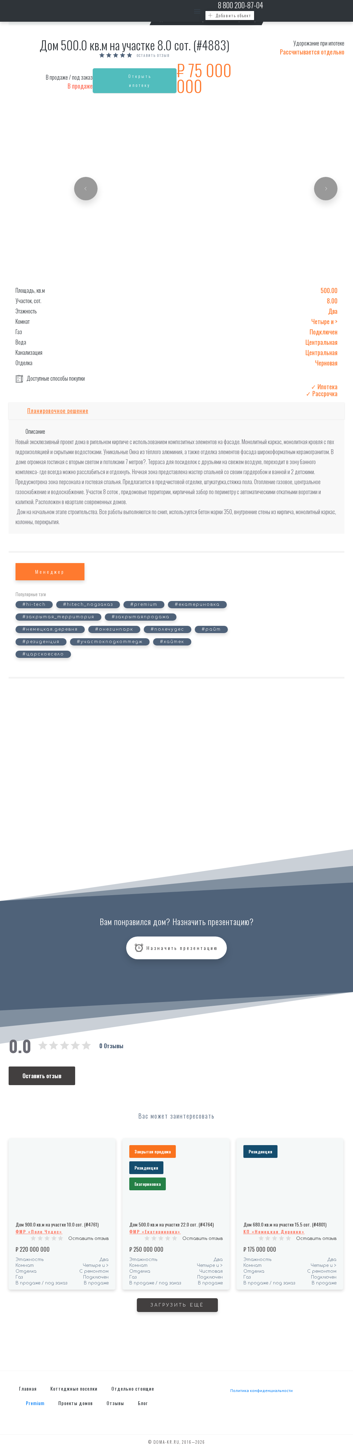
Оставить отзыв (153, 55)
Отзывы (115, 1402)
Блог (143, 1402)
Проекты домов (75, 1402)
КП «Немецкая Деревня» (274, 1231)
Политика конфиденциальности (261, 1390)
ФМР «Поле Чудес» (39, 1231)
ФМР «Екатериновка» (155, 1231)
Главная (28, 1388)
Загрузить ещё (177, 1305)
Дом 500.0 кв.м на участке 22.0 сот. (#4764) (171, 1224)
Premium (35, 1402)
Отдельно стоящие (132, 1388)
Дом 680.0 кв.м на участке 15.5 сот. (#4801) (284, 1224)
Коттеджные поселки (74, 1388)
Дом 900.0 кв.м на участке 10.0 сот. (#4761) (57, 1224)
